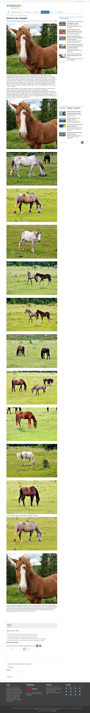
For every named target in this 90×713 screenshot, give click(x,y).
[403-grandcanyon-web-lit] (68, 689)
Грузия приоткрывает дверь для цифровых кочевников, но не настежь (22, 637)
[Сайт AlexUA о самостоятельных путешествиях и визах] (13, 5)
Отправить (9, 676)
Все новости (61, 62)
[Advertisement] (53, 7)
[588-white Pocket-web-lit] (77, 689)
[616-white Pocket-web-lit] (81, 695)
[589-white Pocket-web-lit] (72, 695)
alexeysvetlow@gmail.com (52, 693)
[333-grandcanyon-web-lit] (81, 692)
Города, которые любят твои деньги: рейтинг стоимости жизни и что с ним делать (74, 55)
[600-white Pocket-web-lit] (72, 692)
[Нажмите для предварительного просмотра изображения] (31, 48)
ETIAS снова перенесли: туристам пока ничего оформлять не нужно (22, 634)
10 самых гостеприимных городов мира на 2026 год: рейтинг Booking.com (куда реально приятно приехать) (75, 46)
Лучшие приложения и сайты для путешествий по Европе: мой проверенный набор (25, 640)
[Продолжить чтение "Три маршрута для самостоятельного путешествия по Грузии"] (62, 134)
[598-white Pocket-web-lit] (68, 692)
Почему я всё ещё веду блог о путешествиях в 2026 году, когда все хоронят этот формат (26, 638)
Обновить (8, 670)
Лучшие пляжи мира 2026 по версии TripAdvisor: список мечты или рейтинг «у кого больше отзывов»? (75, 38)
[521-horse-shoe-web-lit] (72, 689)
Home (7, 15)
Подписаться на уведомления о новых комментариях (19, 663)
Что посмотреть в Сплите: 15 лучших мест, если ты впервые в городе (22, 635)
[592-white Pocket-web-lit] (81, 689)
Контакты (81, 1)
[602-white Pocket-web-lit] (77, 695)
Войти (76, 1)
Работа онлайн (13, 15)
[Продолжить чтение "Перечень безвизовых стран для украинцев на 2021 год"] (62, 120)
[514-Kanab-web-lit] (68, 695)
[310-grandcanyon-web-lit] (77, 692)
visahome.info (29, 692)
